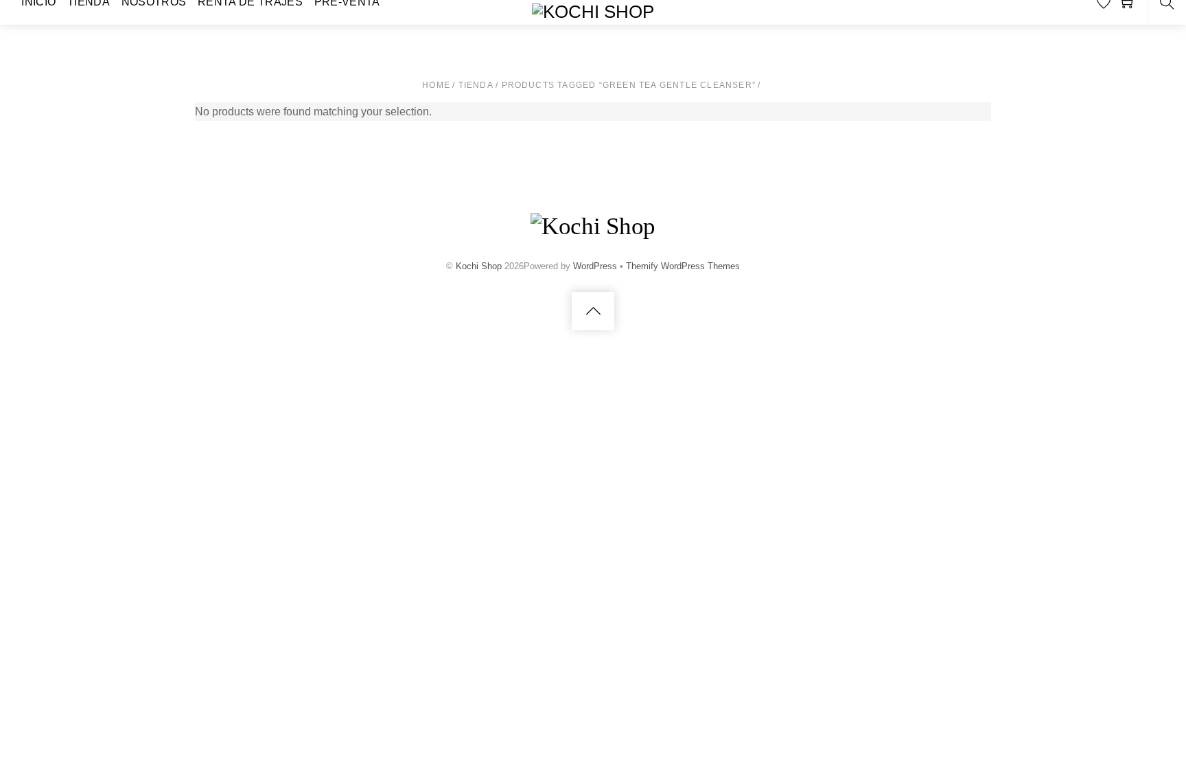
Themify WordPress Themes (683, 266)
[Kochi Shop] (593, 11)
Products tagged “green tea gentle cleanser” (629, 85)
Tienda (475, 85)
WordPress (595, 266)
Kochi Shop (479, 266)
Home (436, 85)
